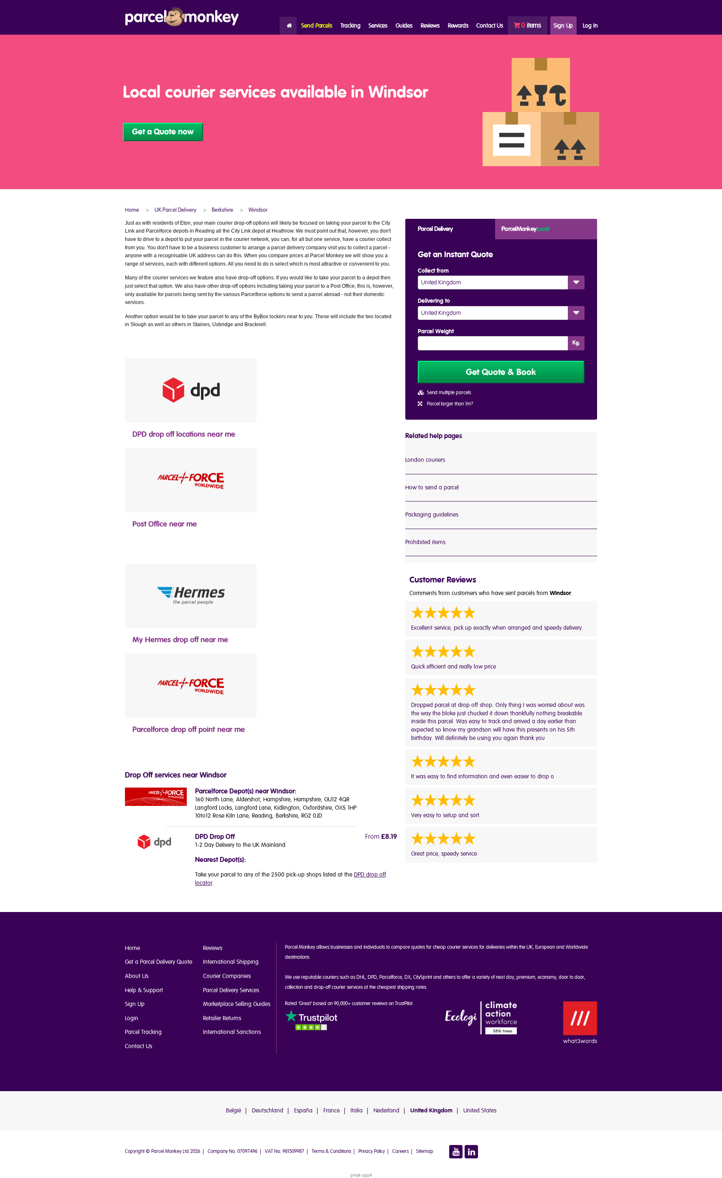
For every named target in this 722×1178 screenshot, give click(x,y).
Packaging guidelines (431, 514)
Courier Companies (227, 976)
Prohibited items (425, 542)
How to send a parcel (432, 487)
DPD (372, 977)
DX (407, 977)
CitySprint (422, 977)
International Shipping (231, 961)
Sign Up (563, 25)
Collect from (433, 271)
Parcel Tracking (143, 1032)
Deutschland (267, 1110)
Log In (590, 25)
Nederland (386, 1110)
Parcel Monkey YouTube (456, 1151)
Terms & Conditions (331, 1151)
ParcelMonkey (524, 229)
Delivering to (434, 301)
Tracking (351, 25)
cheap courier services (455, 947)
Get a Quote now (163, 132)
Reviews (430, 25)
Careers (400, 1151)
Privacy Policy (371, 1151)
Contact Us (138, 1046)
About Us (136, 976)
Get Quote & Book (501, 372)
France (331, 1110)
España (303, 1110)
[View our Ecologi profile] (481, 1018)
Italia (357, 1110)
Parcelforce (390, 977)
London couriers (425, 460)
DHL (360, 977)
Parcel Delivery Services (231, 990)
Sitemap (424, 1151)
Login (131, 1018)
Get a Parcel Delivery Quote (158, 961)
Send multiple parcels (449, 393)
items (531, 25)
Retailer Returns (222, 1018)
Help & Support (144, 990)
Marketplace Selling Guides (236, 1004)
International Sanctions (232, 1032)
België (233, 1110)
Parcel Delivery (435, 229)
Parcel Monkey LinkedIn (471, 1151)
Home (288, 26)
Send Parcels (316, 25)
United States (479, 1110)
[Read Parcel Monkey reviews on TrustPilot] (311, 1021)
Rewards (458, 25)
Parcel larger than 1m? (450, 404)
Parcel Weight (436, 331)
